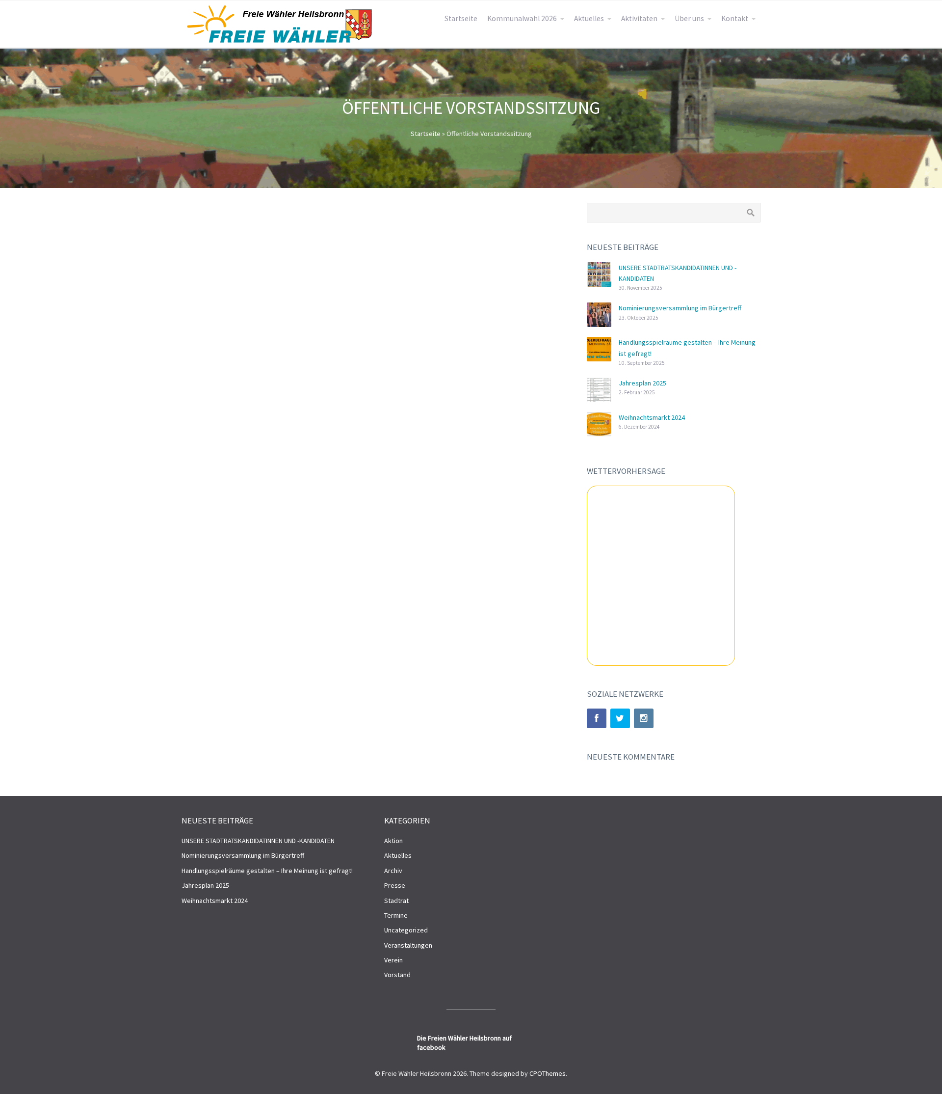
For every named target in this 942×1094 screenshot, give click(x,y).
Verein (393, 960)
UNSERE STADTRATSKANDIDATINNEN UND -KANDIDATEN (258, 840)
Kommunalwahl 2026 (522, 18)
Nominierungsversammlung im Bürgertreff (680, 307)
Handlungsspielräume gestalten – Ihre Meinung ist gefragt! (267, 870)
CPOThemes (547, 1073)
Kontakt (734, 18)
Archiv (393, 870)
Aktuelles (589, 18)
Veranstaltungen (408, 945)
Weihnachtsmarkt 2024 (652, 417)
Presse (394, 885)
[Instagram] (644, 718)
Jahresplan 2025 (642, 383)
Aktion (393, 840)
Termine (396, 915)
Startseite (461, 18)
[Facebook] (596, 718)
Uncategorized (406, 930)
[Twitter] (620, 718)
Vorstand (397, 974)
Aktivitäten (639, 18)
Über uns (689, 18)
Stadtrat (396, 900)
